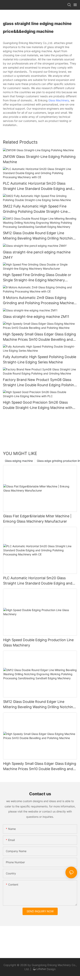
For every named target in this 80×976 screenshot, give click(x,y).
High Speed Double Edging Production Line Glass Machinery (38, 642)
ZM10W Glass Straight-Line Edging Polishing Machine (39, 159)
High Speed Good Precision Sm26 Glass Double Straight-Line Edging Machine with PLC (37, 405)
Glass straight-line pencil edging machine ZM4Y (36, 254)
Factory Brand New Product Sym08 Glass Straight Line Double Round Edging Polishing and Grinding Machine (39, 383)
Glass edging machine (19, 460)
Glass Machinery (58, 100)
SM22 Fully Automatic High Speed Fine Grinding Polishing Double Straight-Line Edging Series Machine (35, 209)
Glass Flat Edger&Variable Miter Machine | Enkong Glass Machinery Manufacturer (37, 518)
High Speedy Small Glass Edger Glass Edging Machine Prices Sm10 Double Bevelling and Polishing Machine (39, 337)
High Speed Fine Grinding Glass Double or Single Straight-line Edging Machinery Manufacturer (37, 278)
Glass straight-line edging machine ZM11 (36, 317)
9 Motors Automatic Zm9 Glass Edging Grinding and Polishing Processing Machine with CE (38, 301)
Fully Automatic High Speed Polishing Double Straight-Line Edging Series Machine (39, 359)
